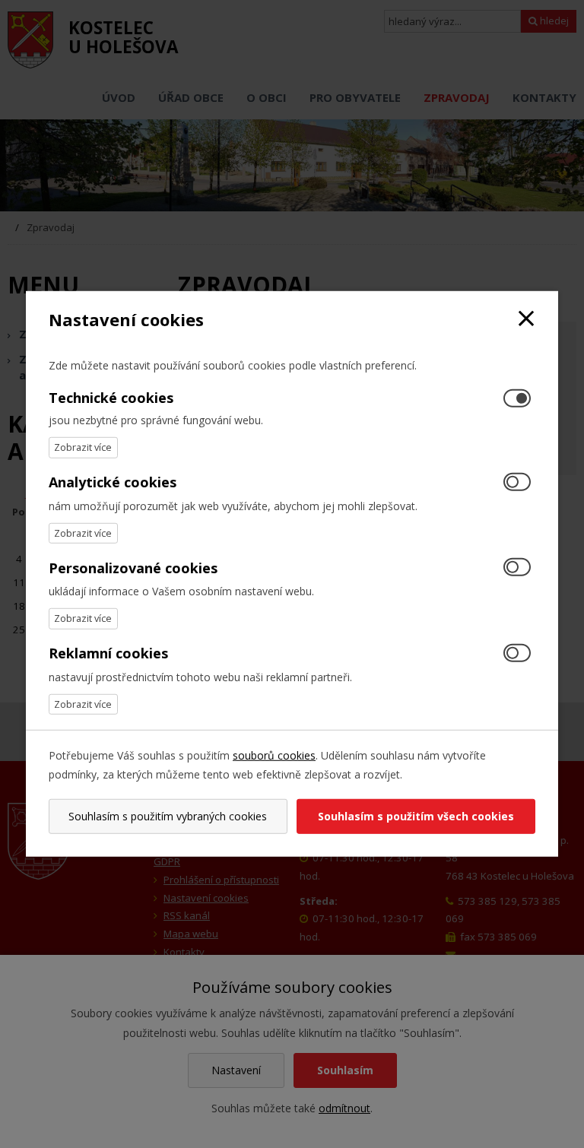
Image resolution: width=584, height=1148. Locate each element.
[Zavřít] (526, 319)
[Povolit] (517, 482)
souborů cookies (274, 755)
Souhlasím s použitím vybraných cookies (167, 816)
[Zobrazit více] (83, 447)
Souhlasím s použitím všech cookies (416, 816)
